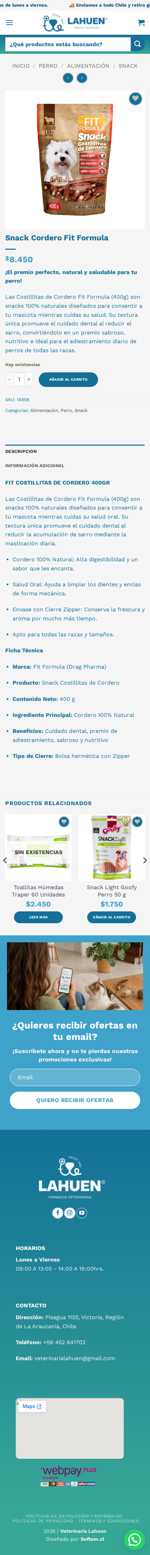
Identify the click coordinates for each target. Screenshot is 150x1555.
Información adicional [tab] (35, 465)
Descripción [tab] (21, 451)
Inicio (21, 66)
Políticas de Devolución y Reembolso (74, 1516)
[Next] (144, 874)
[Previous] (5, 874)
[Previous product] (81, 78)
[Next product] (67, 78)
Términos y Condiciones (108, 1521)
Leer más (38, 917)
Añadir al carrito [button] (111, 917)
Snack (128, 66)
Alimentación (88, 66)
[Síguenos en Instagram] (69, 1213)
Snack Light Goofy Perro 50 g (112, 891)
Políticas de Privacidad (43, 1521)
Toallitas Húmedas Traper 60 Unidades (38, 891)
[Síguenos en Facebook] (57, 1213)
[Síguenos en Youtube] (82, 1213)
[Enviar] (138, 44)
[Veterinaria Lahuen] (75, 22)
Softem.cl (92, 1539)
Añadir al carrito (68, 379)
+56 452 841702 (64, 1342)
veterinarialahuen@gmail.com (75, 1358)
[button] (9, 22)
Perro (48, 66)
